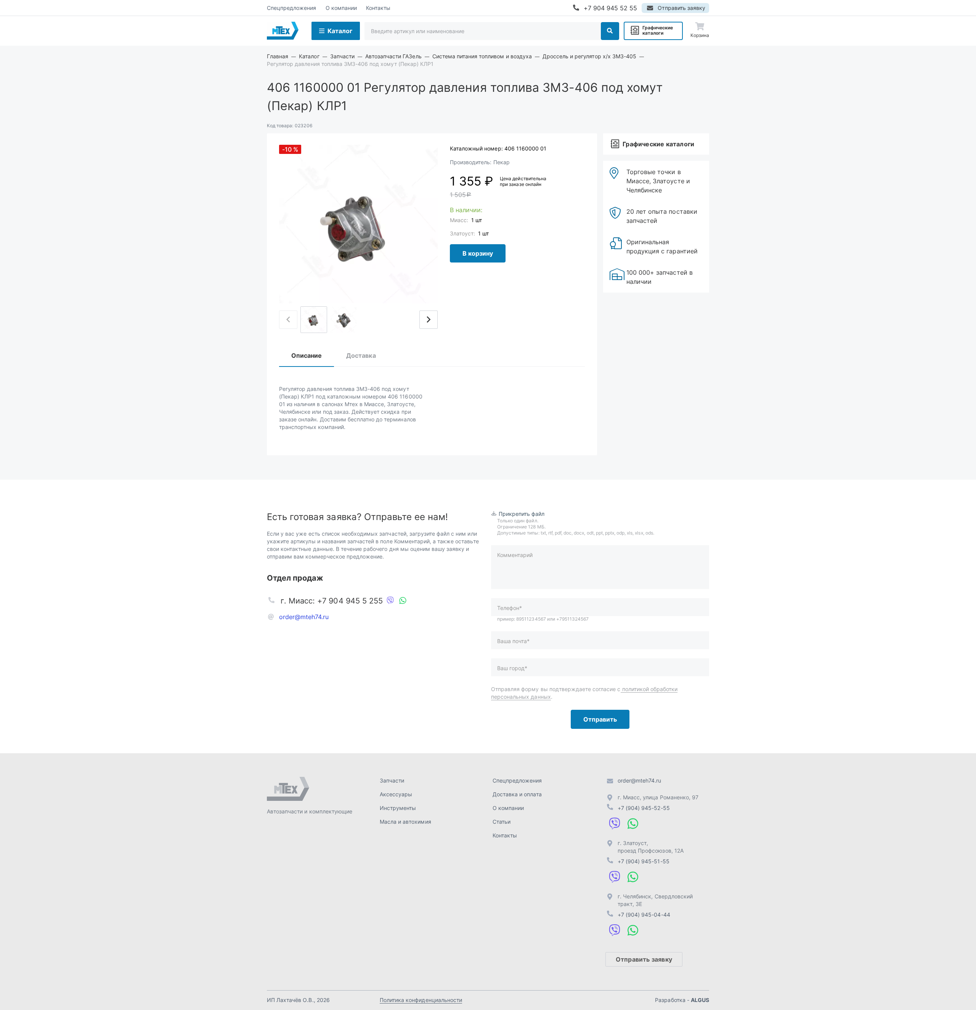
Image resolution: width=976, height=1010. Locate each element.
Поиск (610, 31)
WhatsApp (402, 600)
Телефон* (509, 608)
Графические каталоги (657, 30)
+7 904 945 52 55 (610, 8)
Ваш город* (512, 668)
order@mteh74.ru (304, 617)
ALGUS (700, 1000)
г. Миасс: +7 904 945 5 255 (332, 600)
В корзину (477, 253)
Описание (306, 355)
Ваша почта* (513, 641)
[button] (428, 320)
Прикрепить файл (522, 514)
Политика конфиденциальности (421, 1000)
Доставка (361, 355)
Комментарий (515, 555)
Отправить (600, 719)
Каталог (339, 31)
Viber (390, 600)
